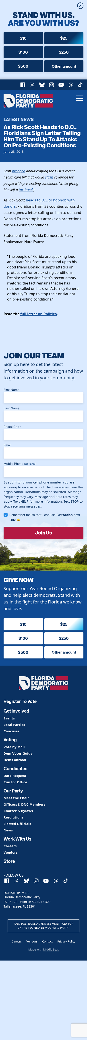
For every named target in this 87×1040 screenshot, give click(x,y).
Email (7, 445)
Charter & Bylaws (18, 811)
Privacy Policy (66, 941)
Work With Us (17, 839)
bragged (18, 171)
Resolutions (13, 817)
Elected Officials (17, 824)
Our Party (13, 791)
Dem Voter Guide (18, 753)
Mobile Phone (20, 463)
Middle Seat (51, 949)
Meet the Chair (16, 798)
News (8, 830)
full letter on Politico (38, 313)
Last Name (11, 408)
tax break (26, 189)
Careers (10, 846)
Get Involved (16, 711)
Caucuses (11, 731)
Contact (47, 941)
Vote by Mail (14, 747)
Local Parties (14, 725)
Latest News (19, 119)
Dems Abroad (15, 760)
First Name (11, 390)
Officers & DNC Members (24, 804)
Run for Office (15, 782)
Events (9, 718)
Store (9, 861)
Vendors (10, 852)
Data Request (15, 776)
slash (49, 177)
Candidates (15, 769)
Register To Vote (20, 701)
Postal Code (12, 427)
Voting (10, 740)
